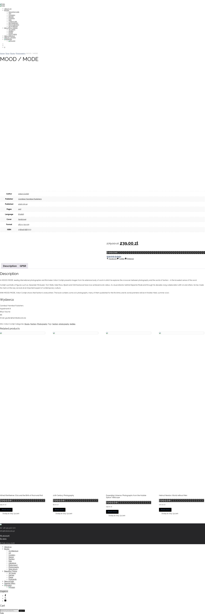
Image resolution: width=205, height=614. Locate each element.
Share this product (114, 257)
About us (7, 9)
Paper (11, 33)
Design (11, 17)
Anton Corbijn (23, 194)
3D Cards (12, 29)
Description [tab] (10, 265)
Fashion (12, 18)
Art (10, 13)
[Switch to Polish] (12, 41)
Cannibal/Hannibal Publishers (30, 199)
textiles (72, 324)
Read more (6, 510)
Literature (13, 21)
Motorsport (13, 23)
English (21, 214)
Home (2, 53)
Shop (7, 53)
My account (4, 536)
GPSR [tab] (23, 265)
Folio (2, 613)
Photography (14, 25)
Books (6, 10)
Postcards (13, 34)
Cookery (12, 15)
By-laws (3, 539)
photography (64, 324)
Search (21, 611)
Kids (10, 20)
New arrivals (9, 36)
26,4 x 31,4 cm (23, 224)
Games (11, 31)
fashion (55, 324)
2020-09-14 (22, 204)
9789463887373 (24, 230)
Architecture (14, 12)
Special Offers (10, 37)
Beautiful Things (11, 28)
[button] (9, 514)
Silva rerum (13, 26)
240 (19, 209)
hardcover (22, 219)
